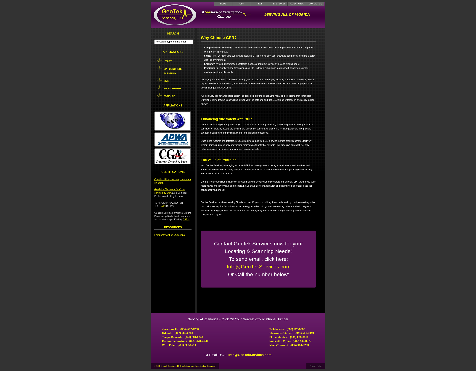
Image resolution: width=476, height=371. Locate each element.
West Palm (168, 345)
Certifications (173, 171)
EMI (260, 4)
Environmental (173, 88)
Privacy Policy (316, 366)
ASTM (186, 219)
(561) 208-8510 (187, 345)
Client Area (296, 4)
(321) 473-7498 (198, 340)
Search (173, 33)
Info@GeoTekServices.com (258, 267)
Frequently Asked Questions (169, 235)
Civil (166, 81)
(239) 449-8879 (302, 340)
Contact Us (315, 4)
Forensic (169, 96)
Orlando (167, 332)
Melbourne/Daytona (174, 340)
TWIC (162, 206)
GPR (241, 4)
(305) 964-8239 (299, 345)
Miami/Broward (278, 345)
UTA (169, 192)
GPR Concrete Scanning (173, 71)
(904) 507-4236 (189, 329)
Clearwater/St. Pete (281, 332)
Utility (168, 61)
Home (223, 4)
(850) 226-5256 (296, 329)
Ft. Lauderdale (278, 337)
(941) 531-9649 (194, 337)
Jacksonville (170, 329)
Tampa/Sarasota (172, 337)
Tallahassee (276, 329)
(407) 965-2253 (184, 332)
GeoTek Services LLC (174, 15)
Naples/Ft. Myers (280, 340)
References (278, 4)
